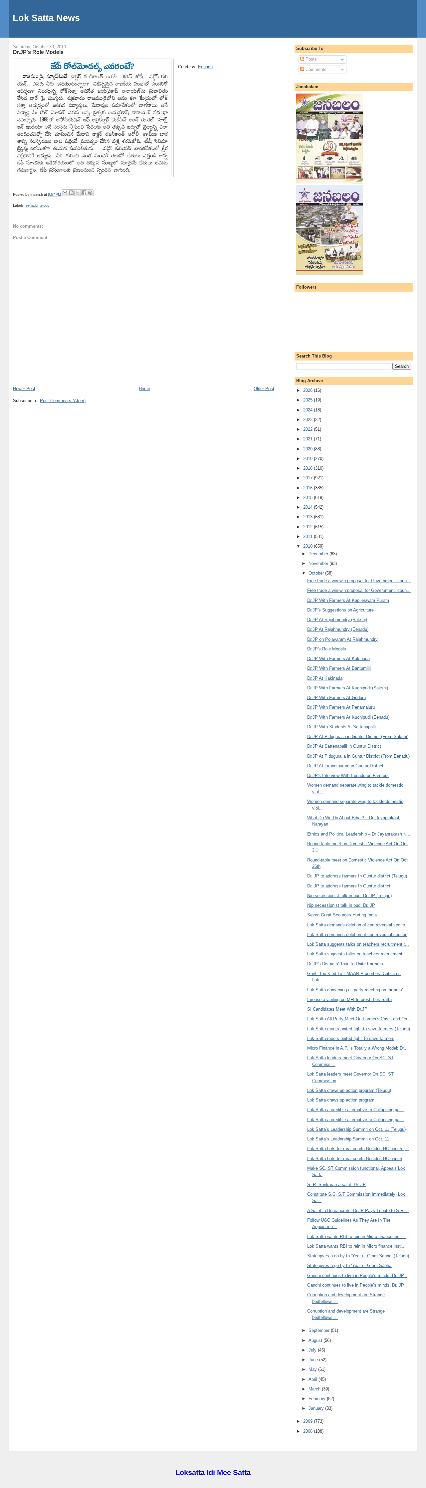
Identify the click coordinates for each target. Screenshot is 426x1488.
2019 (308, 458)
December (319, 553)
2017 (308, 477)
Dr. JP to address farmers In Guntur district (348, 885)
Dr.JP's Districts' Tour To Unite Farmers (345, 963)
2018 (308, 468)
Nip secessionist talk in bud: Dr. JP (341, 905)
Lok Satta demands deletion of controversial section (357, 934)
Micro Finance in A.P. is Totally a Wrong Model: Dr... (357, 1048)
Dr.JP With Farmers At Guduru (336, 697)
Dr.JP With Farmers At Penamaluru (341, 707)
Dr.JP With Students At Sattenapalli (341, 726)
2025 (308, 399)
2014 (308, 507)
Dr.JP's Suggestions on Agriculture (340, 610)
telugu (44, 205)
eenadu (32, 205)
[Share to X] (77, 192)
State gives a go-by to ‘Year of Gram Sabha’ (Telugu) (358, 1255)
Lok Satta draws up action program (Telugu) (349, 1090)
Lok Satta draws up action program (340, 1100)
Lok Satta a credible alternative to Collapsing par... (355, 1109)
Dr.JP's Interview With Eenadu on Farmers (348, 775)
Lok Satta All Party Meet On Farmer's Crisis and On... (359, 1018)
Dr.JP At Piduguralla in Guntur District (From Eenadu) (358, 756)
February (318, 1398)
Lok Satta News (46, 18)
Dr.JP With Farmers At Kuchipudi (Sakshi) (347, 687)
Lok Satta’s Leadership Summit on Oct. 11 (348, 1138)
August (316, 1340)
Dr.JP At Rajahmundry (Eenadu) (337, 629)
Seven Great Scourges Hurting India (342, 914)
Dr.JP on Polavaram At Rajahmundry (342, 639)
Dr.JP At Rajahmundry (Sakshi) (337, 619)
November (319, 563)
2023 (308, 419)
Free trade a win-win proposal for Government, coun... (359, 580)
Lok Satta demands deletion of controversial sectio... (358, 924)
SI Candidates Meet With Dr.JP (337, 1009)
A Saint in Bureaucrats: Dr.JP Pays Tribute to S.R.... (358, 1210)
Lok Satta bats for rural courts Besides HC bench (354, 1158)
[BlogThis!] (71, 192)
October (317, 573)
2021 (308, 438)
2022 (308, 429)
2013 (308, 516)
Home (144, 388)
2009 (308, 1421)
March (315, 1388)
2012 (308, 526)
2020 (308, 448)
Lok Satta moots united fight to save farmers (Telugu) (358, 1028)
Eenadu (205, 66)
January (317, 1408)
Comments (315, 69)
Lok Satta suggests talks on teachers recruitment (354, 953)
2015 (308, 497)
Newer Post (24, 388)
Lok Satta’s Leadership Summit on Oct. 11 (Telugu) (356, 1129)
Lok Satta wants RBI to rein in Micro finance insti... (356, 1236)
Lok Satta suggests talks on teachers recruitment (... (358, 944)
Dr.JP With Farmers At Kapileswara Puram (348, 600)
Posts (310, 59)
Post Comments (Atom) (63, 400)
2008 (308, 1431)
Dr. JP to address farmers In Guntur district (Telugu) (357, 875)
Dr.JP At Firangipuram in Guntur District (345, 765)
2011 (308, 536)
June (314, 1359)
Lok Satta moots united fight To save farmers (350, 1038)
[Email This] (65, 192)
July (313, 1350)
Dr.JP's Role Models (38, 52)
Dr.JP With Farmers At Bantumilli (339, 668)
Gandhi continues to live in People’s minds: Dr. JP (355, 1285)
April (314, 1379)
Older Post (264, 388)
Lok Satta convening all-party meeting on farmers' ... (357, 989)
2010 (308, 546)
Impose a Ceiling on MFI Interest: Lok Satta (349, 999)
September (320, 1330)
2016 (308, 487)
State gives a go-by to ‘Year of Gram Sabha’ (349, 1265)
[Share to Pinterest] (90, 192)
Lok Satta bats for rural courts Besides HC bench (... (358, 1148)
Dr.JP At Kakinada (324, 678)
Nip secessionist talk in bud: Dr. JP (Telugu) (349, 895)
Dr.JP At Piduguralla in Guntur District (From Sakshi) (357, 736)
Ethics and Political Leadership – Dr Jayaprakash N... (358, 834)
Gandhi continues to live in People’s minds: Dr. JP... (357, 1275)
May (313, 1369)
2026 (308, 390)
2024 (308, 409)
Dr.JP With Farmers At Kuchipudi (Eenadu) (348, 717)
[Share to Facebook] (84, 192)
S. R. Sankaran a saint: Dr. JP (336, 1184)
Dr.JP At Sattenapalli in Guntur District (344, 746)
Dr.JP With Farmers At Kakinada (338, 658)
